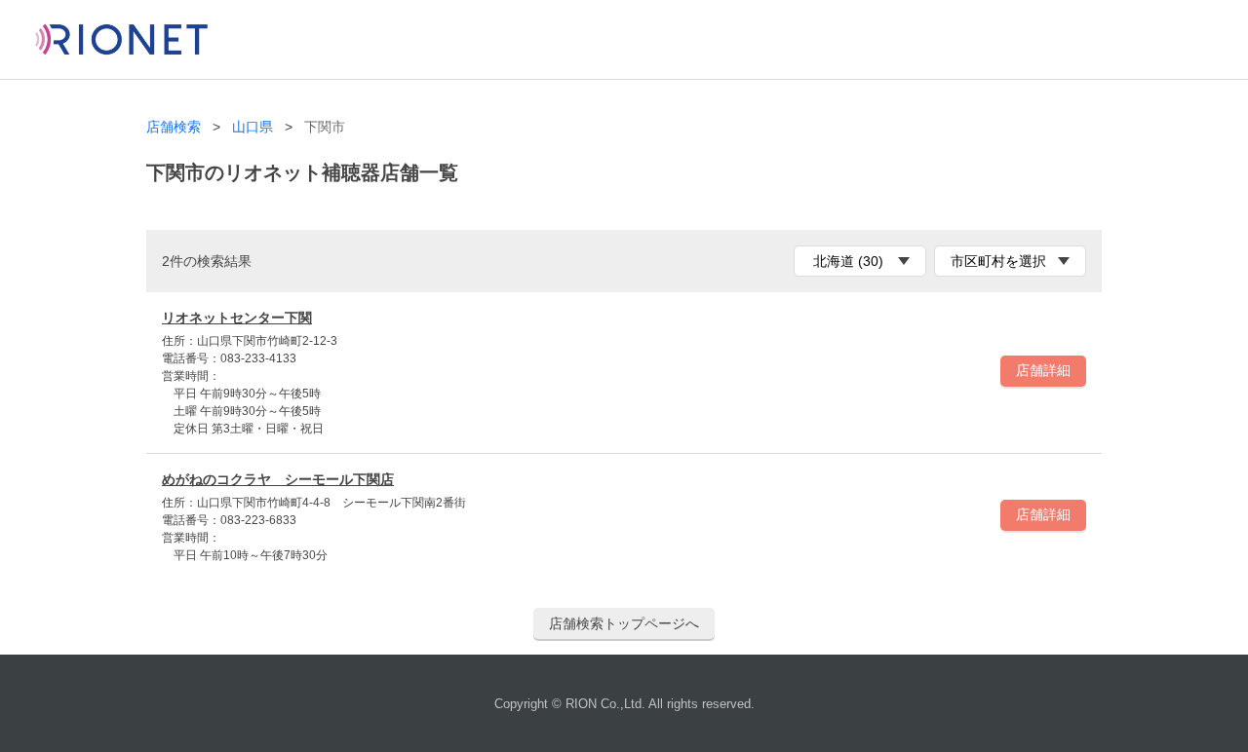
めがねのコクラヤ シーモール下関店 (278, 479)
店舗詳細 (1043, 370)
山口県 (252, 127)
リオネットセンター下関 (237, 317)
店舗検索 (173, 127)
